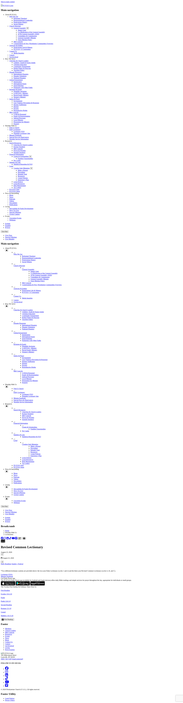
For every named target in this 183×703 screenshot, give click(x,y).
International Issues (20, 84)
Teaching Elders (19, 70)
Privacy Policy (10, 700)
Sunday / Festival (17, 564)
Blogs (11, 195)
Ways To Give (14, 210)
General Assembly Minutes (27, 38)
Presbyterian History (20, 22)
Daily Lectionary (15, 129)
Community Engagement (22, 66)
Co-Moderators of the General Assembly (31, 32)
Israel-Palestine (19, 86)
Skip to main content (8, 2)
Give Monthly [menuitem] (10, 239)
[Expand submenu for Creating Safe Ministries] (31, 168)
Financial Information (16, 154)
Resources (21, 176)
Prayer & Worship (20, 150)
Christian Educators (20, 65)
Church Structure (15, 26)
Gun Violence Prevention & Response (26, 103)
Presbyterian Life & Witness (23, 47)
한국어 (7, 227)
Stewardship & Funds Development (21, 208)
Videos (11, 201)
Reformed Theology (20, 18)
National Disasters (20, 78)
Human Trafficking (20, 105)
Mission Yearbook (15, 135)
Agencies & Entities (16, 45)
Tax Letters (17, 187)
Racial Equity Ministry (21, 95)
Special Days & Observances (19, 137)
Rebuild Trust (22, 174)
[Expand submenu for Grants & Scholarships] (30, 156)
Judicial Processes (20, 118)
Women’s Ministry (20, 97)
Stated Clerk (22, 30)
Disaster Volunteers (20, 76)
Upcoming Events (15, 218)
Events (7, 636)
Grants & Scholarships (21, 156)
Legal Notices (18, 182)
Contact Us (13, 51)
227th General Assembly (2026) (28, 34)
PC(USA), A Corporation (22, 49)
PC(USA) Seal (14, 189)
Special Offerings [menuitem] (11, 237)
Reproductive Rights (20, 110)
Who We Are (13, 16)
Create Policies (23, 178)
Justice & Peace (14, 99)
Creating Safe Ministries (22, 168)
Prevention (21, 172)
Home (7, 531)
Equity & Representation (22, 116)
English (7, 224)
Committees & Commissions (27, 36)
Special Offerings (15, 212)
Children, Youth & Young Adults (24, 63)
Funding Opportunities (25, 158)
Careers (11, 55)
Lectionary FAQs (6, 574)
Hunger (16, 107)
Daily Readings (6, 564)
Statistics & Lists (14, 162)
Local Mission (18, 120)
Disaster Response (15, 72)
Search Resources (15, 143)
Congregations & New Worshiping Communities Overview (33, 43)
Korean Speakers (19, 147)
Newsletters (13, 203)
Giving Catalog (14, 214)
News (11, 197)
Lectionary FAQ (19, 131)
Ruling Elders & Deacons (22, 68)
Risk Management (20, 186)
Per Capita (17, 160)
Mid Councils (18, 42)
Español (7, 225)
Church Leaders (10, 630)
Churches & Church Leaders (18, 61)
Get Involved (13, 57)
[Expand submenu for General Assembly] (27, 28)
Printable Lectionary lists (22, 133)
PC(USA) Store (14, 191)
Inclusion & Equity (15, 89)
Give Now (5, 231)
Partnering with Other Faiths (23, 87)
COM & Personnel (20, 114)
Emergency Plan (23, 180)
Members (8, 629)
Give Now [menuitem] (8, 235)
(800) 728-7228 (6, 659)
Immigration (18, 82)
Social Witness (18, 24)
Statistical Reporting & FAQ (23, 164)
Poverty (16, 108)
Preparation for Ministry (22, 122)
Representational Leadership (23, 20)
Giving (7, 648)
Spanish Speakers (19, 152)
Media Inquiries (19, 53)
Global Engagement (16, 80)
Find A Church (14, 128)
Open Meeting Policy (25, 40)
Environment (18, 101)
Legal (11, 166)
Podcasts (12, 199)
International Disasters (21, 74)
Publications (13, 205)
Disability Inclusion (20, 91)
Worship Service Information (19, 139)
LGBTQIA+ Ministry (21, 93)
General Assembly (20, 28)
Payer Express (10, 650)
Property (16, 124)
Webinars (12, 220)
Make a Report (23, 170)
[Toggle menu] (2, 4)
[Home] (7, 5)
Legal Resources (19, 184)
